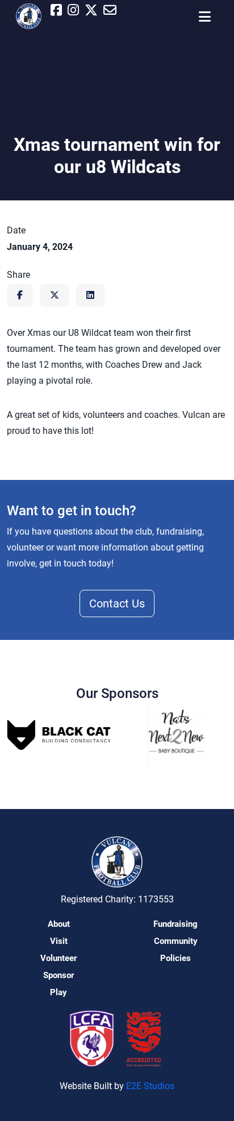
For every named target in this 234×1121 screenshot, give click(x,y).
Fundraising (175, 924)
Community (176, 941)
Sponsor (58, 975)
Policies (175, 958)
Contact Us (117, 603)
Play (58, 992)
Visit (59, 941)
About (59, 924)
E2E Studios (150, 1086)
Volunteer (58, 958)
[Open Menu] (204, 16)
